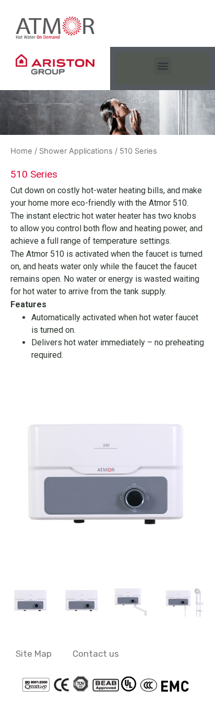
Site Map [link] (34, 653)
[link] (55, 27)
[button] (162, 65)
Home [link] (21, 151)
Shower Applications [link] (76, 151)
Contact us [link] (96, 653)
